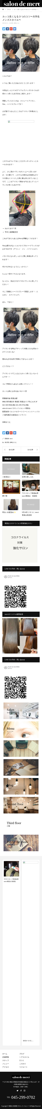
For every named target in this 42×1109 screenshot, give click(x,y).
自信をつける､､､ (9, 1040)
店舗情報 (5, 1057)
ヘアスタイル (24, 1057)
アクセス (5, 1067)
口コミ (21, 1060)
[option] (11, 952)
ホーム (4, 1054)
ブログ (21, 1054)
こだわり (22, 1064)
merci (11, 438)
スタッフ (5, 1060)
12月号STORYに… (29, 1040)
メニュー (5, 1064)
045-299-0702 (23, 1097)
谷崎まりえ (16, 23)
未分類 (11, 23)
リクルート (23, 1067)
